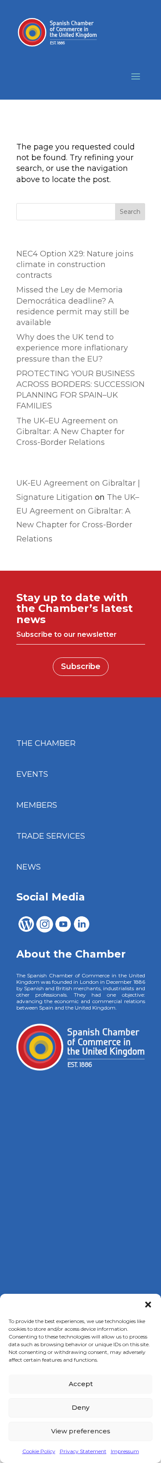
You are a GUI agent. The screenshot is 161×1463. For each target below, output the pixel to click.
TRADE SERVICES (50, 836)
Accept (81, 1384)
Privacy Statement (83, 1451)
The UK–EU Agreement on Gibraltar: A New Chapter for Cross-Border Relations (70, 431)
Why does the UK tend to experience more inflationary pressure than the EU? (72, 347)
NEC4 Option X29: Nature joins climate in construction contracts (75, 264)
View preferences (80, 1431)
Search (130, 212)
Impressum (125, 1451)
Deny (80, 1407)
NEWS (28, 867)
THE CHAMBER (46, 743)
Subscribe (80, 666)
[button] (148, 1304)
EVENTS (32, 774)
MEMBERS (36, 805)
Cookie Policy (38, 1451)
